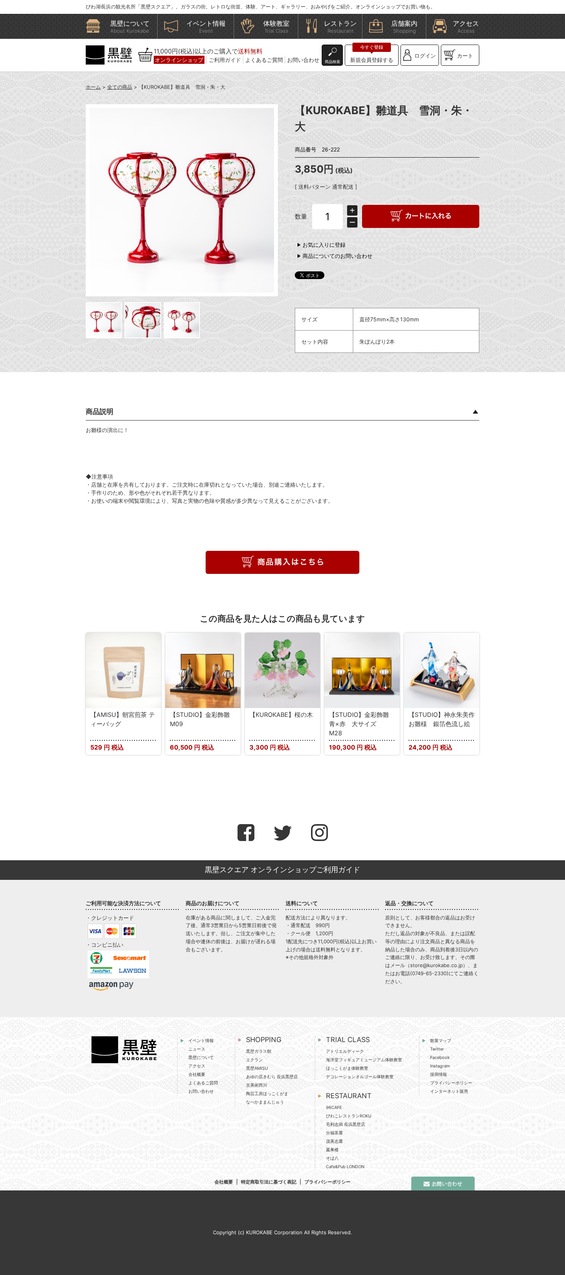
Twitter (437, 1049)
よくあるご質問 (264, 60)
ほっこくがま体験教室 (347, 1068)
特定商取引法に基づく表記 (268, 1182)
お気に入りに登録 (324, 244)
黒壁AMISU (257, 1068)
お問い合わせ (303, 60)
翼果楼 (332, 1149)
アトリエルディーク (345, 1051)
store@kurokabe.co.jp (436, 965)
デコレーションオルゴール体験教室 (360, 1076)
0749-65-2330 (429, 973)
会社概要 (196, 1074)
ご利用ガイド (225, 60)
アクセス (196, 1066)
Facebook (440, 1057)
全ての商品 (119, 87)
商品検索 (332, 61)
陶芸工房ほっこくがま (267, 1093)
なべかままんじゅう (265, 1102)
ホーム (93, 87)
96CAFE (334, 1107)
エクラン (254, 1059)
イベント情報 (201, 1040)
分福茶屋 (334, 1132)
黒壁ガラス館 (258, 1051)
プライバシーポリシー (451, 1082)
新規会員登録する (371, 60)
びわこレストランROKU (348, 1116)
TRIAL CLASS (348, 1040)
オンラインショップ (179, 60)
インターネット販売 (449, 1091)
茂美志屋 (334, 1141)
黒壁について (201, 1057)
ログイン (425, 55)
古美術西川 (256, 1085)
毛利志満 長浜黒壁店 (345, 1124)
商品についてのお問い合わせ (337, 256)
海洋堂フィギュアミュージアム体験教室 (364, 1059)
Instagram (440, 1066)
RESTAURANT (349, 1096)
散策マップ (440, 1040)
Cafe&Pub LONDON (345, 1166)
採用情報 (438, 1074)
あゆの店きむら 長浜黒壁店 (272, 1076)
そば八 (332, 1158)
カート (465, 55)
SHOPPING (263, 1040)
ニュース (196, 1049)
